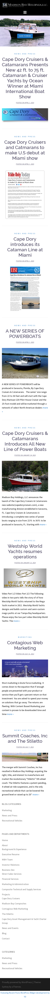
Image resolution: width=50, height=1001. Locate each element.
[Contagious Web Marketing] (25, 668)
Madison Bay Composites (14, 903)
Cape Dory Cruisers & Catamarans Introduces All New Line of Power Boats (25, 441)
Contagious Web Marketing (25, 645)
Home (5, 840)
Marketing (25, 637)
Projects (6, 894)
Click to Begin (25, 36)
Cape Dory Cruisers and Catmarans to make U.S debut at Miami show (25, 150)
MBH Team (7, 859)
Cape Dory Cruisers (11, 898)
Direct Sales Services (12, 873)
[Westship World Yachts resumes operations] (25, 577)
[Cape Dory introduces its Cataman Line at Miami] (25, 288)
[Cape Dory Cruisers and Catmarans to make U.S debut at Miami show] (25, 194)
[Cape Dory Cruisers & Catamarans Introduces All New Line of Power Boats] (25, 475)
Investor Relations (10, 864)
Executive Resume (10, 854)
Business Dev (8, 869)
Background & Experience (14, 849)
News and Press (25, 54)
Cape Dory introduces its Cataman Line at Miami (25, 247)
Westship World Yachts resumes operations (25, 551)
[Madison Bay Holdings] (25, 4)
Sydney (5, 986)
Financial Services (10, 878)
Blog (4, 933)
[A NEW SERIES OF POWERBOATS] (25, 362)
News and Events (10, 928)
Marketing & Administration (15, 884)
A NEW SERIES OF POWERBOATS (25, 333)
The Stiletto (7, 913)
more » (43, 524)
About (5, 845)
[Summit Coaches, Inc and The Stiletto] (25, 756)
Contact (6, 938)
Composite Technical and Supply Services (21, 889)
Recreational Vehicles (12, 820)
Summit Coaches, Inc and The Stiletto (25, 738)
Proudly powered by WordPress (17, 982)
